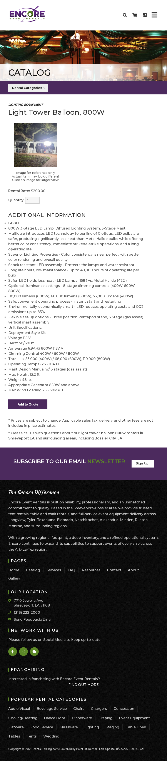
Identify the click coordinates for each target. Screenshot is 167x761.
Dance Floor (54, 718)
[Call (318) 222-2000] (11, 612)
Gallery (14, 578)
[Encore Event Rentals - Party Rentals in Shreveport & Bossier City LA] (27, 22)
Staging (112, 727)
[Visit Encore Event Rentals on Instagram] (24, 651)
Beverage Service (52, 709)
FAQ (71, 570)
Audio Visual (19, 709)
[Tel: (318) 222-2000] (144, 15)
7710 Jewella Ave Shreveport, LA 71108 (32, 602)
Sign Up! (142, 463)
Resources (91, 570)
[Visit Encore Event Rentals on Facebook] (13, 651)
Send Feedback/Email (33, 619)
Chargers (99, 709)
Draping (105, 718)
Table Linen (136, 727)
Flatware (16, 727)
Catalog (33, 570)
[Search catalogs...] (125, 15)
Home (13, 570)
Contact (114, 570)
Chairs (78, 709)
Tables (14, 736)
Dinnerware (82, 718)
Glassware (69, 727)
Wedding (51, 736)
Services (54, 570)
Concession (124, 709)
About (133, 570)
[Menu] (154, 15)
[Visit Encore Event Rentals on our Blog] (34, 651)
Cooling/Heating (22, 718)
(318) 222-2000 (27, 612)
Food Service (41, 727)
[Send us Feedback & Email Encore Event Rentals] (11, 619)
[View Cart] (134, 15)
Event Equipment (134, 718)
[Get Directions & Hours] (11, 600)
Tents (32, 736)
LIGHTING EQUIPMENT (25, 105)
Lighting (91, 727)
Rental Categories (27, 88)
